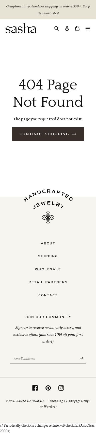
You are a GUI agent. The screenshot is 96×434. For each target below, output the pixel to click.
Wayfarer (50, 406)
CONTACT (48, 295)
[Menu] (87, 28)
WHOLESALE (48, 269)
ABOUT (48, 243)
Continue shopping (44, 134)
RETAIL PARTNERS (48, 282)
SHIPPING (48, 256)
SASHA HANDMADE (30, 401)
